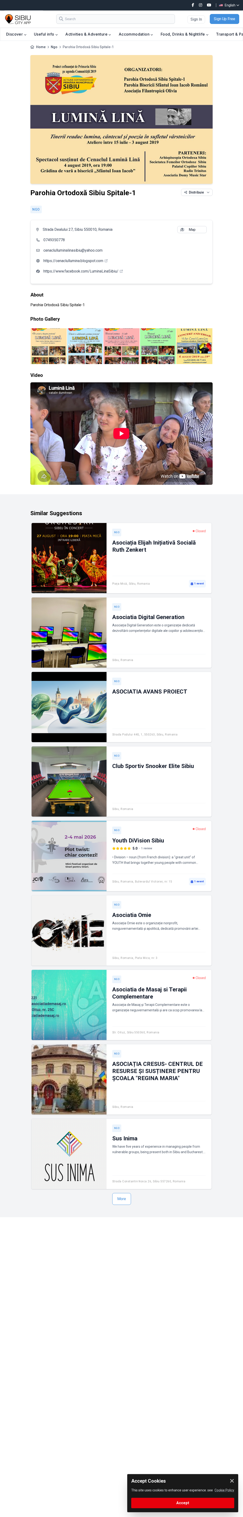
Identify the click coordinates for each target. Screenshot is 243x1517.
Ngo (54, 47)
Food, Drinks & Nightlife (183, 34)
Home (41, 47)
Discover (15, 34)
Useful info (44, 34)
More (121, 1199)
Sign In (196, 19)
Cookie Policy (224, 1490)
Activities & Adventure (86, 34)
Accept (182, 1503)
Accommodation (135, 34)
